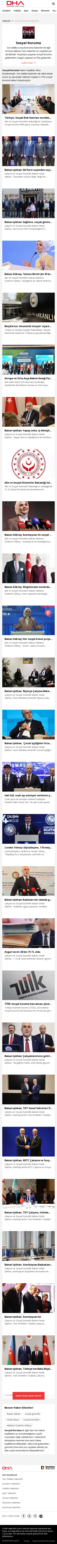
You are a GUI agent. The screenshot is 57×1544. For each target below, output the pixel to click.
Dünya (34, 10)
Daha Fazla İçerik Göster (28, 1395)
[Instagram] (35, 1516)
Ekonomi (45, 10)
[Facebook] (24, 1516)
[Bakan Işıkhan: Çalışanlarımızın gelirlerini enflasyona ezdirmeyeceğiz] (28, 1037)
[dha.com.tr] (11, 1468)
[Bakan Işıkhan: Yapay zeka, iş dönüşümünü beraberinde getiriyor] (28, 412)
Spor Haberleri (9, 1493)
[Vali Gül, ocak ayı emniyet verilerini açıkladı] (28, 777)
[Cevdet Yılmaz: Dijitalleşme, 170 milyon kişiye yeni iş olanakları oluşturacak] (28, 829)
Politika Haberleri (10, 1488)
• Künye (26, 1541)
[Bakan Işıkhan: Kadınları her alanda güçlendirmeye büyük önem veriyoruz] (28, 881)
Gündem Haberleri (11, 1484)
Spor (26, 10)
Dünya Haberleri (10, 1498)
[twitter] (29, 1516)
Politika (17, 10)
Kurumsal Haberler (11, 1507)
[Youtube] (41, 1516)
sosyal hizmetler (31, 1419)
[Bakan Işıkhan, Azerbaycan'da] (28, 1298)
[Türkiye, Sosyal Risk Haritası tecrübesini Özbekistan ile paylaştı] (28, 99)
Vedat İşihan (13, 1419)
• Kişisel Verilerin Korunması (43, 1541)
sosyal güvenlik (32, 1413)
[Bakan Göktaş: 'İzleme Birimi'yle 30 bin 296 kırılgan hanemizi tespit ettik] (28, 255)
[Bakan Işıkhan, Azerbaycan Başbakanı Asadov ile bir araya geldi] (28, 1246)
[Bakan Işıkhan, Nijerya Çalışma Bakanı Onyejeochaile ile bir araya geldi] (28, 672)
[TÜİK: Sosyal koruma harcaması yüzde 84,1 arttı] (28, 985)
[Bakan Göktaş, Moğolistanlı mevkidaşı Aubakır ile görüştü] (28, 568)
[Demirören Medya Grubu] (48, 1468)
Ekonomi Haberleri (11, 1502)
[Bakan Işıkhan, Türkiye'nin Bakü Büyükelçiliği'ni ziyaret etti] (28, 1350)
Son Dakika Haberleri (12, 1479)
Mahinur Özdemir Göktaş (19, 1425)
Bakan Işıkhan (14, 1413)
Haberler (6, 21)
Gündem (6, 10)
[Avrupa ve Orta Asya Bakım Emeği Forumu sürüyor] (28, 360)
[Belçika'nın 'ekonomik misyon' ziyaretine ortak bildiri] (28, 307)
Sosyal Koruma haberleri (27, 21)
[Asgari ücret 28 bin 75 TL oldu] (28, 933)
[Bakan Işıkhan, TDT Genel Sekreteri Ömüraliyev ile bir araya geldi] (28, 1089)
